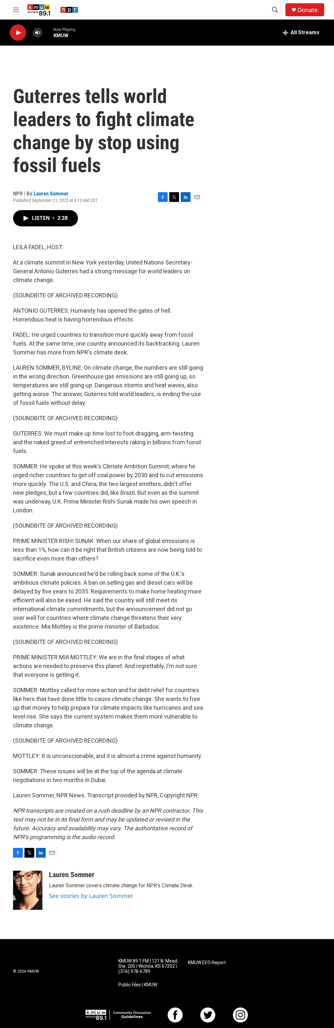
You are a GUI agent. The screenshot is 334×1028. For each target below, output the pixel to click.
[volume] (37, 32)
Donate (307, 10)
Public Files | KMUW (137, 984)
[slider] (48, 32)
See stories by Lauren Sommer (91, 896)
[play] (18, 32)
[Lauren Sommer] (27, 890)
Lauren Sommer (51, 193)
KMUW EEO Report (207, 962)
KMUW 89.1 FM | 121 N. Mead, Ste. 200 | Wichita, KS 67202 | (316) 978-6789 (148, 966)
